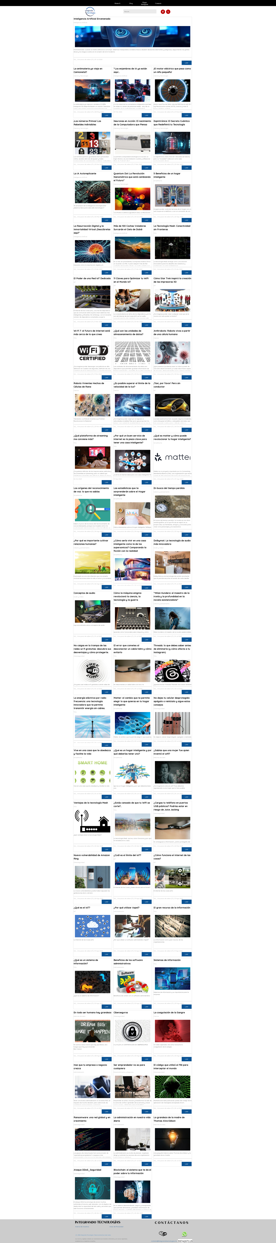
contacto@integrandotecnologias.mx (164, 1241)
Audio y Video (159, 548)
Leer (186, 63)
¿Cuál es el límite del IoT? (127, 855)
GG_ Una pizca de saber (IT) (83, 59)
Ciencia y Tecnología (81, 76)
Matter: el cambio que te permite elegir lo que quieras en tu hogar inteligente (132, 701)
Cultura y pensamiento (161, 492)
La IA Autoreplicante (85, 173)
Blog (131, 3)
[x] (168, 12)
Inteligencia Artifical (80, 22)
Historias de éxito (159, 757)
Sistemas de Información (167, 960)
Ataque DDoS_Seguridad (87, 1169)
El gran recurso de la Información (172, 907)
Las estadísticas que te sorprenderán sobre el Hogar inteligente (129, 491)
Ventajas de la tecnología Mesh (91, 802)
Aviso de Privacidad (116, 1226)
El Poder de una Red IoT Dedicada (92, 278)
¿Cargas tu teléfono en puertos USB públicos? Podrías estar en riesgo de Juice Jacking (171, 806)
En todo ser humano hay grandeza (92, 1012)
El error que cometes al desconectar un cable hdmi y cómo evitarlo (132, 649)
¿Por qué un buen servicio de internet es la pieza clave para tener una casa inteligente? (130, 439)
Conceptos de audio (84, 593)
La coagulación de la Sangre (169, 1012)
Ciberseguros (121, 1012)
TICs (155, 233)
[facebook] (163, 12)
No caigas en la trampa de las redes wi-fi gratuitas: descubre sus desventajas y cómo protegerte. (92, 649)
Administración (119, 911)
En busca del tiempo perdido (169, 488)
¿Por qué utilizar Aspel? (126, 907)
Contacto (158, 3)
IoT (75, 282)
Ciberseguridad (79, 656)
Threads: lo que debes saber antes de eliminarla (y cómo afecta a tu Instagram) (172, 649)
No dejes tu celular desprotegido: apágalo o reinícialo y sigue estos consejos (172, 701)
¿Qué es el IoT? (82, 907)
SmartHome (158, 181)
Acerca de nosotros (82, 1226)
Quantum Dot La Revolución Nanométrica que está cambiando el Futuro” (132, 177)
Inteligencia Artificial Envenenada (92, 18)
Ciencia (156, 338)
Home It (117, 3)
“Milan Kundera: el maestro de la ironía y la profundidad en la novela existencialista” (171, 596)
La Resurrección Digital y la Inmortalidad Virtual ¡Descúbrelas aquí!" (92, 229)
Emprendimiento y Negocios (123, 1072)
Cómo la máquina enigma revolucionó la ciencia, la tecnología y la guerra (127, 596)
